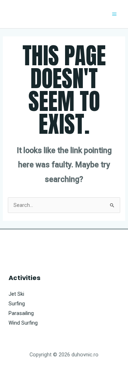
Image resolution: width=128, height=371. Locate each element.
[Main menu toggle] (114, 14)
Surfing (17, 303)
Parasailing (21, 313)
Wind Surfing (23, 323)
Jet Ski (16, 294)
